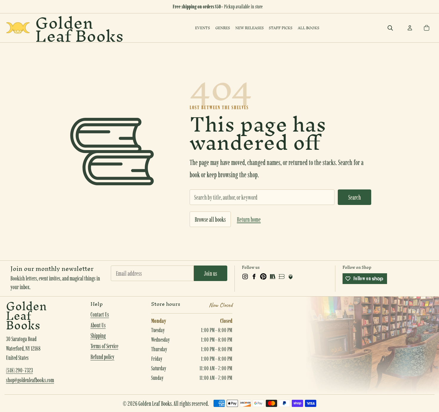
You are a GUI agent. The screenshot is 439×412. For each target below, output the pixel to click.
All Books (308, 28)
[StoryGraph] (272, 276)
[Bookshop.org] (281, 276)
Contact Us (99, 314)
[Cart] (426, 28)
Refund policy (102, 356)
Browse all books (210, 219)
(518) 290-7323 (19, 370)
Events (202, 28)
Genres (222, 28)
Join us (210, 273)
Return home (249, 219)
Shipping (98, 335)
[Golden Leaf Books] (18, 28)
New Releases (249, 28)
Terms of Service (104, 346)
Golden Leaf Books (79, 27)
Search (354, 197)
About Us (98, 325)
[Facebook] (254, 276)
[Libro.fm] (290, 276)
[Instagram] (245, 276)
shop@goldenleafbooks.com (30, 380)
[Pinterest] (263, 276)
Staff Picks (280, 28)
